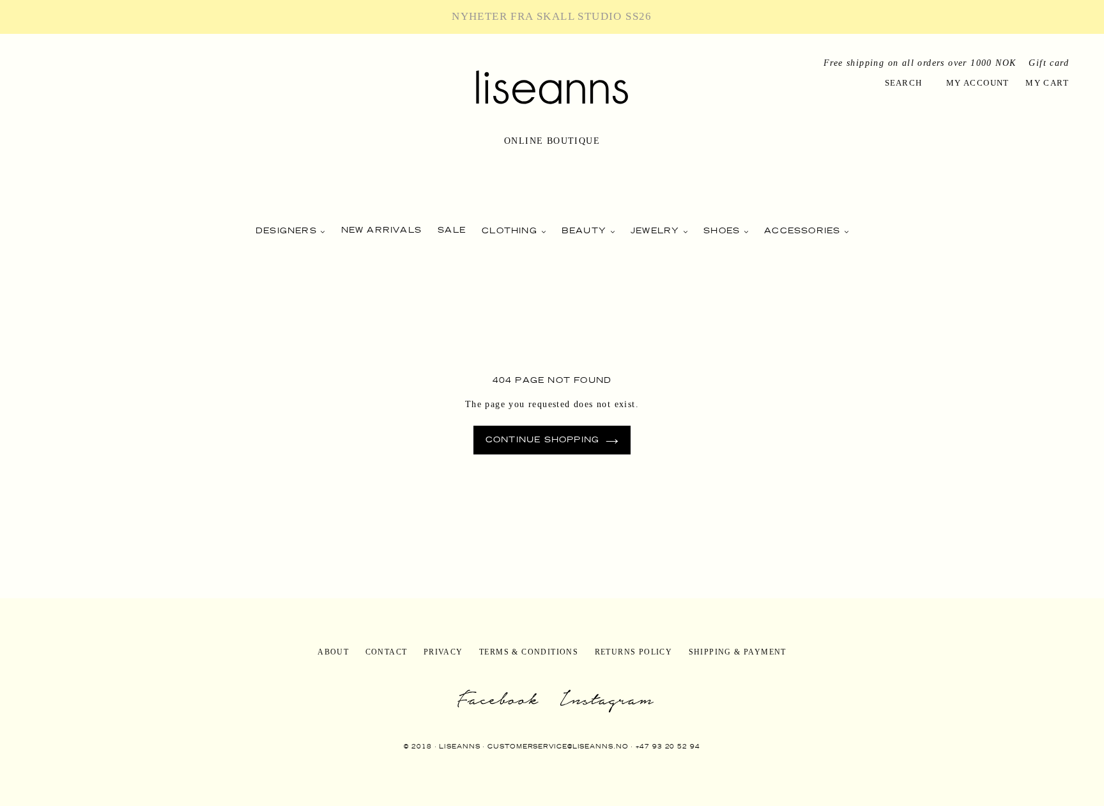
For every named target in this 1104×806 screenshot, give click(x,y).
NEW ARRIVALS (381, 230)
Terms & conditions (528, 651)
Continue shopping (542, 439)
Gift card (1049, 63)
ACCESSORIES (803, 230)
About (333, 651)
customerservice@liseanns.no (557, 746)
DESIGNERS (288, 230)
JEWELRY (657, 230)
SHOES (723, 230)
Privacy (443, 651)
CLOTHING (511, 230)
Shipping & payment (737, 651)
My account (977, 83)
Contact (386, 651)
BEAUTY (586, 230)
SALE (452, 230)
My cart (1047, 83)
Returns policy (634, 651)
